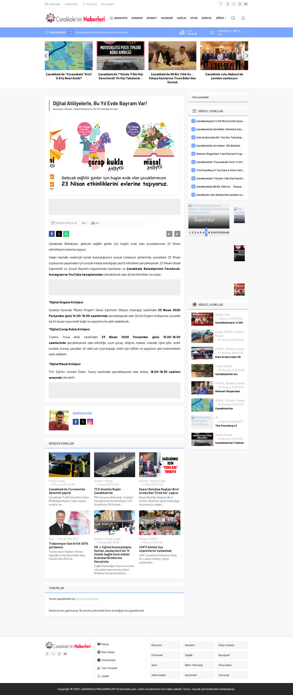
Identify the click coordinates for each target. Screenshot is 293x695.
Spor (51, 538)
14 (225, 232)
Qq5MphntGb (82, 413)
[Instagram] (239, 4)
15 (228, 232)
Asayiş (219, 331)
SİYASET (153, 538)
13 (222, 232)
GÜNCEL (228, 331)
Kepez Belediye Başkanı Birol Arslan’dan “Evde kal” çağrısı (159, 490)
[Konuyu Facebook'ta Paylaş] (52, 234)
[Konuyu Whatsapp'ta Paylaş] (66, 234)
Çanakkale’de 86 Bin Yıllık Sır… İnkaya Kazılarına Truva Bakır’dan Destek (172, 78)
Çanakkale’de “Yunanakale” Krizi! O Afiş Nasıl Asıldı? (69, 76)
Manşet (68, 108)
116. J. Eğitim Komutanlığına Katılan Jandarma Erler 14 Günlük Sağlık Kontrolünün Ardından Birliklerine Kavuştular (112, 554)
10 (214, 232)
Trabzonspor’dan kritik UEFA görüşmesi (68, 545)
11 (217, 232)
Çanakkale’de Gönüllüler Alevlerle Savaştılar (102, 32)
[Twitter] (233, 4)
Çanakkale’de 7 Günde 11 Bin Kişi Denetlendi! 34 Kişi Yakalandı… (120, 76)
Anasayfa (58, 108)
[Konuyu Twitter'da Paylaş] (59, 234)
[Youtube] (245, 4)
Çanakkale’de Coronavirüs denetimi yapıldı (67, 490)
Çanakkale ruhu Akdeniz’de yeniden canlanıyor (224, 76)
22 (216, 417)
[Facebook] (227, 4)
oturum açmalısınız (87, 598)
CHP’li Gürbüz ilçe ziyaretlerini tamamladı (155, 548)
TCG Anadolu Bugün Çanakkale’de (107, 490)
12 (220, 232)
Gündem (98, 481)
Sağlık (61, 481)
